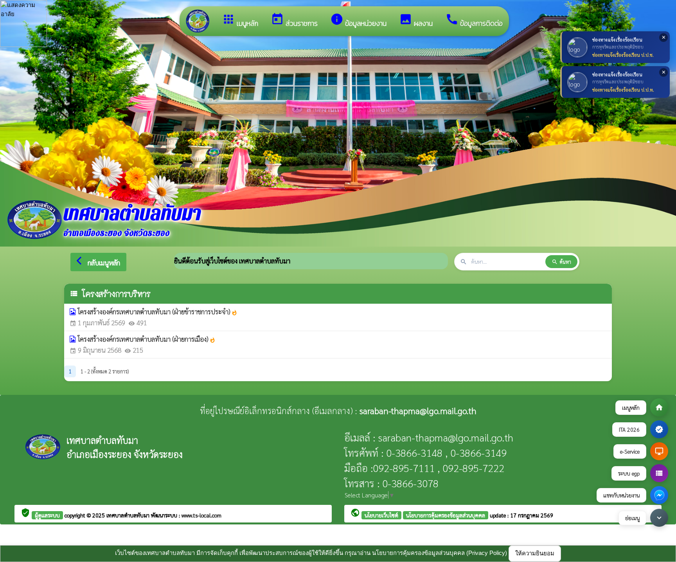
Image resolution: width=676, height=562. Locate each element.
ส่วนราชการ (294, 21)
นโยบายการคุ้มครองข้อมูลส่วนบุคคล (445, 515)
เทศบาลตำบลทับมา (128, 515)
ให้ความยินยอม (534, 553)
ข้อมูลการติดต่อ (474, 21)
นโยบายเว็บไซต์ (381, 515)
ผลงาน (416, 21)
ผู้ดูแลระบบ (47, 515)
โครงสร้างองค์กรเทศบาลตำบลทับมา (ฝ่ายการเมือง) (147, 339)
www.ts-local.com (201, 515)
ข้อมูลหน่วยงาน (358, 21)
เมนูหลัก (240, 21)
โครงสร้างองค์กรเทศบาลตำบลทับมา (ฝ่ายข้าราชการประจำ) (157, 311)
